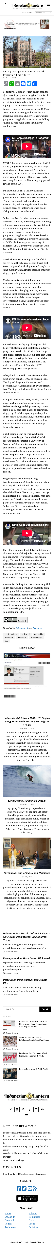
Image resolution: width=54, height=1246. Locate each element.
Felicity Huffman (11, 634)
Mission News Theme (18, 1242)
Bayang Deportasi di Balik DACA (33, 1069)
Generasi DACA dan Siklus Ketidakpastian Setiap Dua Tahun (34, 1038)
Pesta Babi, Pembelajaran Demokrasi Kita (25, 981)
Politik (8, 1223)
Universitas (22, 637)
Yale (6, 641)
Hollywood (26, 634)
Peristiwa (33, 1227)
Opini (32, 1220)
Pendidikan (9, 637)
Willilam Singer (36, 637)
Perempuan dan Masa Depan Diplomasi (26, 958)
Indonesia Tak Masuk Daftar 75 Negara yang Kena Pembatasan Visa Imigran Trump (26, 937)
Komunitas (34, 1216)
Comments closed (11, 952)
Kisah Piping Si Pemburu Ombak (27, 800)
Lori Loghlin (38, 634)
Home (8, 1213)
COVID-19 (10, 1216)
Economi (9, 1220)
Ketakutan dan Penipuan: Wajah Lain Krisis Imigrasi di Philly (33, 1054)
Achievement (22, 627)
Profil (32, 1223)
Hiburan (33, 1213)
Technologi (10, 1227)
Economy (37, 627)
